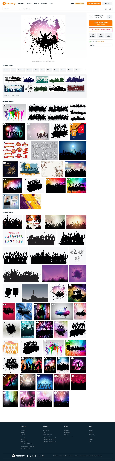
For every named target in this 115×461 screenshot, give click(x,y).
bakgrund (6, 70)
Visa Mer (75, 88)
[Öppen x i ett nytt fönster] (40, 456)
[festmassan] (56, 185)
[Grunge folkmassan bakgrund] (75, 348)
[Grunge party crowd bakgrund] (58, 293)
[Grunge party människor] (59, 131)
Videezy (23, 434)
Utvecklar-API (24, 441)
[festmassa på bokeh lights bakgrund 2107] (55, 222)
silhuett (29, 70)
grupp (56, 70)
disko (36, 70)
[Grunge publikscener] (48, 112)
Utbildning (23, 439)
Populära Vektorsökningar (50, 437)
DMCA (44, 432)
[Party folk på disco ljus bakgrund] (45, 382)
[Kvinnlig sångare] (10, 382)
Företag (23, 437)
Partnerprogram (47, 434)
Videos (35, 3)
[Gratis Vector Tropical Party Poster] (33, 222)
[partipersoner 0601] (27, 399)
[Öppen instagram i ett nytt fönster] (30, 456)
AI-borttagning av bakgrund (28, 446)
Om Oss (66, 434)
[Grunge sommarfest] (29, 169)
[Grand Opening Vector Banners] (16, 150)
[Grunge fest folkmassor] (78, 112)
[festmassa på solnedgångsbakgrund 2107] (76, 222)
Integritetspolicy (83, 456)
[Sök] (106, 9)
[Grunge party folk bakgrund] (77, 293)
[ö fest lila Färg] (55, 273)
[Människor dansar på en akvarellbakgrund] (10, 348)
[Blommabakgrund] (52, 169)
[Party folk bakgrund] (38, 131)
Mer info (92, 45)
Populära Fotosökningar (49, 439)
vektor (70, 70)
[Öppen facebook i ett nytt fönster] (27, 456)
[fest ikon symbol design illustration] (12, 293)
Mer (50, 3)
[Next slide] (84, 70)
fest (14, 70)
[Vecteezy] (9, 3)
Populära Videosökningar (49, 441)
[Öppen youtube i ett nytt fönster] (43, 456)
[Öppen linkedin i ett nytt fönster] (32, 456)
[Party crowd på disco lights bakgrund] (61, 399)
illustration (79, 70)
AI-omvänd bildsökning (27, 444)
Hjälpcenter (67, 430)
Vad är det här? (100, 41)
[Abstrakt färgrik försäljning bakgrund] (78, 131)
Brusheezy (23, 430)
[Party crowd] (78, 382)
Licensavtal (46, 430)
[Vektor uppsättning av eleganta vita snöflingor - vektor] (44, 150)
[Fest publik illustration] (72, 150)
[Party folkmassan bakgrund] (75, 169)
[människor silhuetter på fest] (77, 273)
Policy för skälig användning (95, 456)
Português (91, 434)
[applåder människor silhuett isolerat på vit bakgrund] (15, 255)
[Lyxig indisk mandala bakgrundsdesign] (10, 169)
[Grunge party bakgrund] (14, 112)
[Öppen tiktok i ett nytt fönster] (37, 456)
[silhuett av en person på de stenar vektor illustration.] (35, 293)
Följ (109, 17)
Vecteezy (23, 432)
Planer (72, 3)
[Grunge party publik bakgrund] (34, 185)
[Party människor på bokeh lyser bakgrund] (10, 399)
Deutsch (91, 437)
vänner (63, 70)
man (42, 70)
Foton (28, 3)
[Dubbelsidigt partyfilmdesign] (11, 201)
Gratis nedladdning (101, 23)
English (91, 430)
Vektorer (20, 3)
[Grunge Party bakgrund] (63, 365)
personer (20, 70)
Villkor (76, 456)
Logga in (107, 3)
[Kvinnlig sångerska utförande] (78, 365)
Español (91, 432)
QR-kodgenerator (25, 448)
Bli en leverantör (68, 437)
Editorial (43, 3)
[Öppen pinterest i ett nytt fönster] (35, 456)
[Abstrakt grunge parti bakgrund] (62, 311)
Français (91, 439)
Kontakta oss (67, 432)
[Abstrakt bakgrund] (30, 201)
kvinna (49, 70)
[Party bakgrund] (14, 131)
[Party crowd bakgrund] (44, 329)
